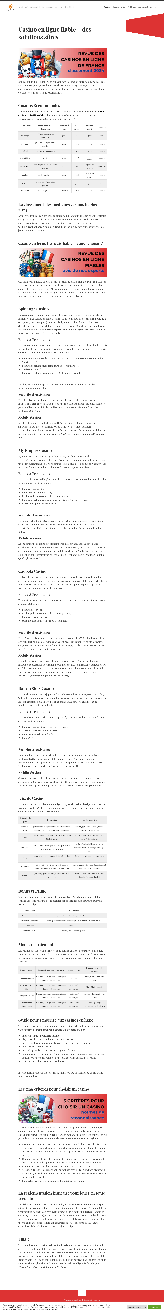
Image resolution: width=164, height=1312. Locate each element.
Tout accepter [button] (155, 1307)
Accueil (107, 7)
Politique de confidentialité (140, 7)
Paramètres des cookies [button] (137, 1307)
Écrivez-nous (119, 7)
